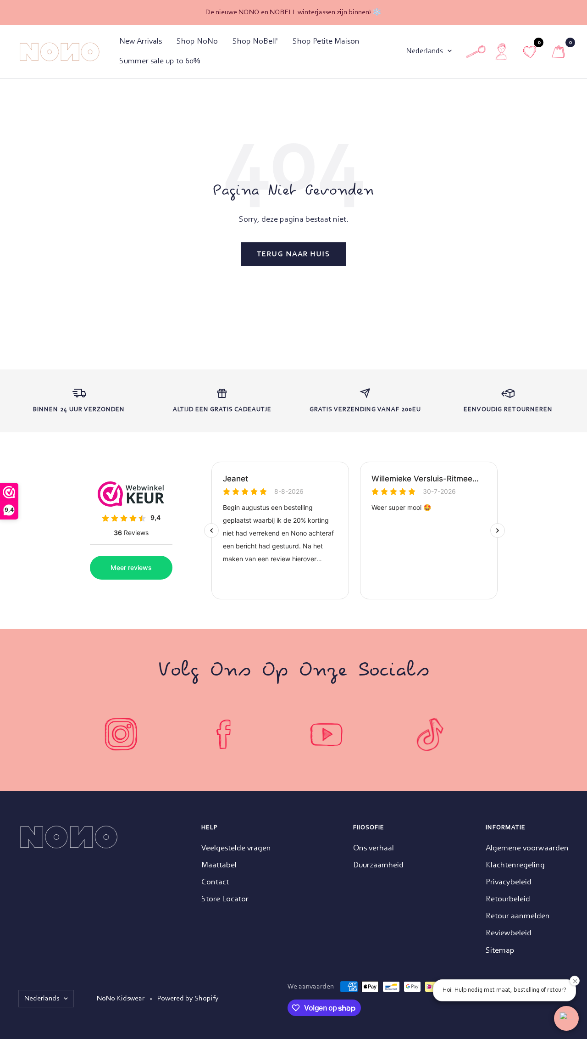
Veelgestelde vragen (236, 848)
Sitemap (500, 951)
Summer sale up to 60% (159, 61)
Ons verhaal (373, 848)
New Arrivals (140, 42)
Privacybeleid (509, 882)
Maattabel (219, 865)
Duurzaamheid (378, 865)
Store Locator (225, 899)
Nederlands (424, 51)
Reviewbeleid (509, 933)
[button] (566, 1018)
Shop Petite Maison (326, 42)
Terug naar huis (293, 254)
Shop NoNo (197, 42)
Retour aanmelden (518, 916)
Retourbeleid (508, 899)
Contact (215, 882)
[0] (558, 51)
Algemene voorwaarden (527, 848)
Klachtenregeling (515, 865)
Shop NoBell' (255, 42)
